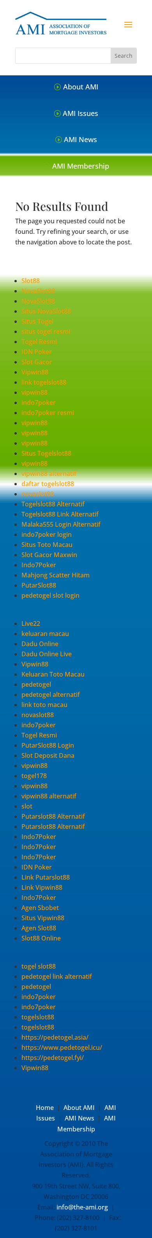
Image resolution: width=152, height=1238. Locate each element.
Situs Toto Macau (46, 544)
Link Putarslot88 (45, 877)
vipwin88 (34, 392)
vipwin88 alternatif (48, 473)
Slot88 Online (41, 938)
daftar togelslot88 (47, 483)
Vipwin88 (34, 372)
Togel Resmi (39, 341)
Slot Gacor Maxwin (49, 554)
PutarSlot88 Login (47, 745)
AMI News (80, 139)
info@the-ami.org (82, 1207)
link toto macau (44, 704)
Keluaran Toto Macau (53, 674)
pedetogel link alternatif (56, 976)
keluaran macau (45, 633)
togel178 (34, 775)
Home (45, 1107)
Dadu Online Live (46, 654)
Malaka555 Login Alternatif (61, 524)
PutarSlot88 (38, 585)
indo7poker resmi (47, 412)
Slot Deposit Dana (47, 755)
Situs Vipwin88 (42, 918)
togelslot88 (37, 1017)
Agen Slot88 (38, 928)
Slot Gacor (36, 362)
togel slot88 (38, 966)
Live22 (30, 623)
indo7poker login (46, 534)
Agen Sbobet (40, 907)
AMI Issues (80, 113)
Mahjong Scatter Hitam (55, 575)
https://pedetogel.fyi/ (52, 1057)
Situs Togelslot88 (46, 453)
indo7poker (38, 402)
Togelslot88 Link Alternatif (60, 514)
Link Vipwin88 (41, 887)
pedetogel (36, 684)
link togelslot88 (43, 382)
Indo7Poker (38, 565)
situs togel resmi (45, 331)
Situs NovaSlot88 (46, 311)
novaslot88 (37, 494)
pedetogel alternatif (50, 694)
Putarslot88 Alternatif (53, 816)
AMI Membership (80, 166)
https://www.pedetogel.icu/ (61, 1047)
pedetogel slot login (50, 595)
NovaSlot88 (38, 291)
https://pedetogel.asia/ (54, 1037)
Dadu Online (39, 643)
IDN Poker (36, 351)
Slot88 (30, 280)
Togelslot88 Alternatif (53, 504)
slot (26, 806)
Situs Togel (37, 321)
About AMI (80, 86)
